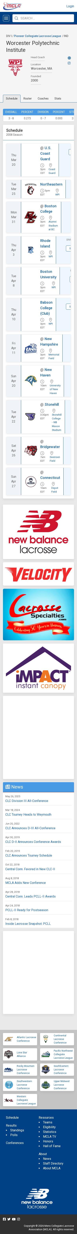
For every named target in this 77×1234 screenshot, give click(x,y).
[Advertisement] (38, 737)
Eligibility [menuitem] (49, 1127)
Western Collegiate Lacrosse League (26, 1100)
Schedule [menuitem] (12, 1117)
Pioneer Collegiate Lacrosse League (37, 36)
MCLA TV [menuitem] (49, 1136)
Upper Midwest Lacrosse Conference (62, 1085)
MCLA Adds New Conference (25, 883)
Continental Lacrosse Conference (60, 1039)
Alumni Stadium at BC (53, 225)
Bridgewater (50, 447)
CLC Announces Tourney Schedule (28, 855)
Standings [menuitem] (17, 1130)
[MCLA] (13, 6)
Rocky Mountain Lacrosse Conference (25, 1070)
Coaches (43, 98)
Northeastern (51, 184)
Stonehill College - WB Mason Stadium (57, 422)
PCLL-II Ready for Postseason (26, 910)
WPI (57, 194)
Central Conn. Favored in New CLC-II (30, 869)
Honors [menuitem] (48, 1141)
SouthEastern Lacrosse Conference (61, 1070)
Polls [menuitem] (14, 1135)
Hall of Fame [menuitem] (52, 1146)
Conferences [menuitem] (15, 1143)
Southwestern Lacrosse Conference (24, 1085)
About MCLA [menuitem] (51, 1168)
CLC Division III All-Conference (26, 801)
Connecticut (50, 478)
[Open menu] (6, 18)
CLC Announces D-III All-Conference (30, 828)
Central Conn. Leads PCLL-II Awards (30, 896)
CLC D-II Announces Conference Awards (33, 842)
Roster (27, 98)
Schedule (12, 98)
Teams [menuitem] (47, 1122)
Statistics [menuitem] (49, 1132)
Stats (57, 98)
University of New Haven (55, 389)
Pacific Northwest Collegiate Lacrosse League (63, 1054)
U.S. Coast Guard (45, 153)
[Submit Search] (16, 18)
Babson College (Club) (46, 307)
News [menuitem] (47, 1159)
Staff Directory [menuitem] (53, 1163)
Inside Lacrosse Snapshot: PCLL (28, 924)
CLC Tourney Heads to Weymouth (28, 814)
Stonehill (52, 404)
